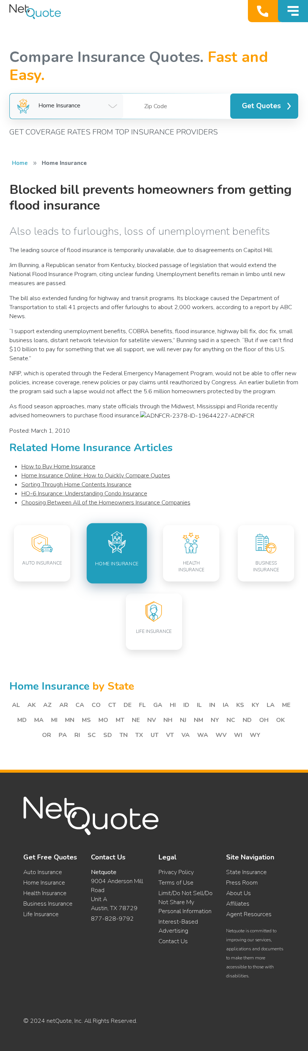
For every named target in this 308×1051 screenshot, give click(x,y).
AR (63, 705)
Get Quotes (261, 106)
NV (151, 720)
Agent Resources (249, 914)
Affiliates (237, 904)
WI (238, 735)
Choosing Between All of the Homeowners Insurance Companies (105, 502)
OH (264, 720)
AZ (47, 705)
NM (198, 720)
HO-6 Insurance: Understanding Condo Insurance (84, 493)
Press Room (242, 883)
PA (63, 735)
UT (155, 735)
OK (280, 720)
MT (120, 720)
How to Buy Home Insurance (58, 466)
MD (22, 720)
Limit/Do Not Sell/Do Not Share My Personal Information (186, 902)
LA (271, 705)
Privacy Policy (176, 872)
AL (16, 705)
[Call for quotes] (264, 11)
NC (230, 720)
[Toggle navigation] (293, 11)
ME (286, 705)
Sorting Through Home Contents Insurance (76, 484)
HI (173, 705)
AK (31, 705)
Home (20, 163)
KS (240, 705)
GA (157, 705)
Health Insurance (44, 893)
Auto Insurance (42, 872)
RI (77, 735)
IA (226, 705)
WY (255, 735)
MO (103, 720)
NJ (183, 720)
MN (69, 720)
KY (255, 705)
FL (142, 705)
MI (54, 720)
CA (79, 705)
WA (202, 735)
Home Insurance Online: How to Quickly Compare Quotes (95, 475)
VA (185, 735)
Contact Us (173, 941)
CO (96, 705)
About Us (238, 893)
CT (112, 705)
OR (46, 735)
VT (170, 735)
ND (247, 720)
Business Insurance (47, 904)
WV (221, 735)
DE (127, 705)
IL (199, 705)
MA (39, 720)
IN (212, 705)
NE (136, 720)
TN (123, 735)
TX (139, 735)
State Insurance (246, 872)
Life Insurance (41, 914)
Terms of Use (176, 883)
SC (92, 735)
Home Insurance (44, 883)
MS (86, 720)
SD (107, 735)
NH (167, 720)
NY (215, 720)
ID (186, 705)
